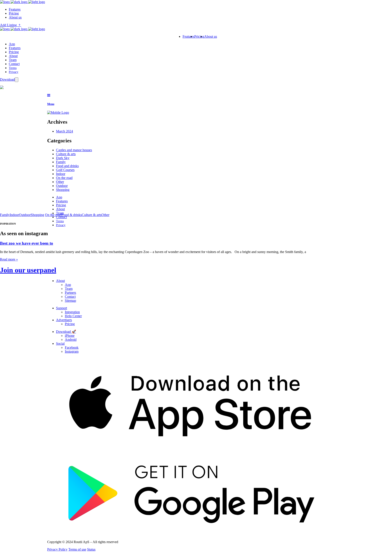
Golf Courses (65, 170)
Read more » (9, 259)
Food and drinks (67, 166)
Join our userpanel (28, 270)
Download (7, 79)
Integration (72, 312)
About (13, 56)
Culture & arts (66, 154)
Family (61, 162)
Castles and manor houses (74, 150)
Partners (70, 292)
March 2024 (64, 131)
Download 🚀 (66, 331)
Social (60, 343)
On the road (64, 178)
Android (71, 339)
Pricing (14, 52)
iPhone (70, 335)
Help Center (73, 316)
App (12, 44)
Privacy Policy (57, 549)
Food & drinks (72, 215)
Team (13, 60)
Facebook (71, 347)
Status (91, 549)
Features (15, 48)
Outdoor (62, 186)
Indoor (60, 174)
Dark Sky (62, 158)
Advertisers (64, 320)
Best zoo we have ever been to (26, 243)
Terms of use (77, 549)
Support (61, 308)
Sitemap (70, 300)
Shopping (62, 190)
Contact (14, 64)
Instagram (71, 351)
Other (60, 182)
